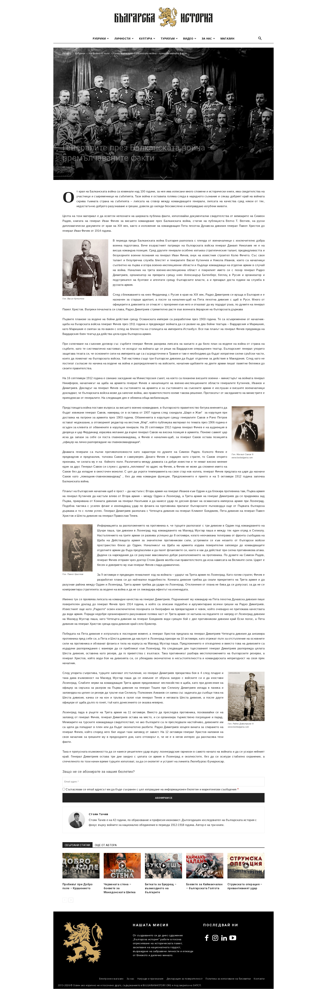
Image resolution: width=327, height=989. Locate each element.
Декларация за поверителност (185, 978)
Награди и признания (150, 978)
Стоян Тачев (98, 814)
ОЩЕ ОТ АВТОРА (106, 845)
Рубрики (99, 38)
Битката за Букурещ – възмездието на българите (160, 888)
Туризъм (168, 38)
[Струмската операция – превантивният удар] (246, 865)
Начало (66, 53)
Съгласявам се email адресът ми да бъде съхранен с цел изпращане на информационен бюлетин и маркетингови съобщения (152, 789)
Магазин (227, 38)
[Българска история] (163, 17)
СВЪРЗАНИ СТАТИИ (77, 845)
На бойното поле (99, 53)
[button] (260, 39)
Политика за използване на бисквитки (228, 978)
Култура (145, 38)
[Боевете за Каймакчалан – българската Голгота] (204, 865)
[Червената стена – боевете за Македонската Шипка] (122, 865)
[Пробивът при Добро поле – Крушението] (81, 865)
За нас (207, 38)
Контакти (259, 978)
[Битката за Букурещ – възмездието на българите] (163, 865)
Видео (188, 38)
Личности (122, 38)
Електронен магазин (111, 978)
